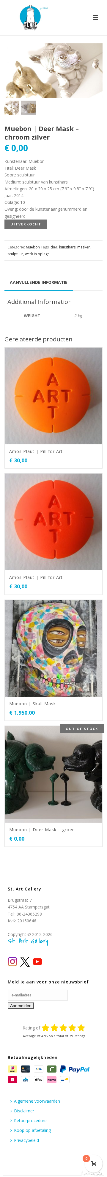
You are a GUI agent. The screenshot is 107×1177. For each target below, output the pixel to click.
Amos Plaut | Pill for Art (36, 451)
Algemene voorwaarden (37, 1101)
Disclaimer (24, 1111)
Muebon (33, 247)
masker (83, 247)
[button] (91, 55)
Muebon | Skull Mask (32, 703)
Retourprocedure (30, 1120)
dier (54, 247)
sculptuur (15, 253)
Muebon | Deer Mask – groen (42, 829)
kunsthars (67, 247)
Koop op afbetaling (32, 1130)
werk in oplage (37, 253)
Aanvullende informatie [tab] (38, 282)
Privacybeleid (26, 1140)
